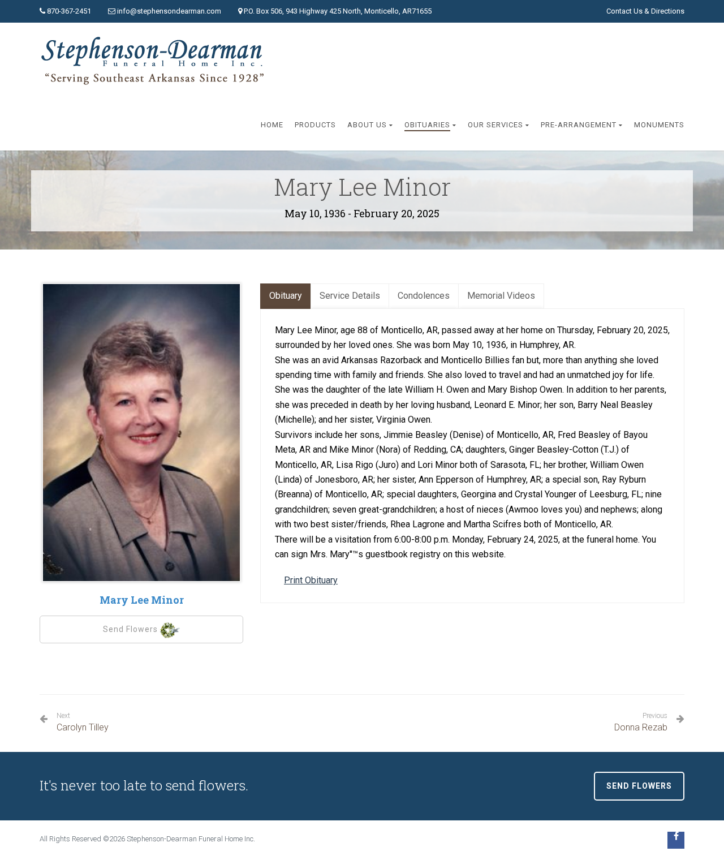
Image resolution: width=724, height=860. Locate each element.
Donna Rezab (640, 722)
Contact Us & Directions (645, 11)
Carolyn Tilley (83, 722)
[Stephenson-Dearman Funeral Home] (155, 61)
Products (315, 125)
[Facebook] (675, 840)
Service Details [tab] (350, 295)
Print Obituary (311, 580)
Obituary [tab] (285, 295)
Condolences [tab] (424, 295)
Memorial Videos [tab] (501, 295)
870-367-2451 (69, 11)
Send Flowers (131, 629)
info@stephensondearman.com (169, 11)
